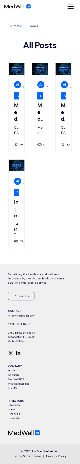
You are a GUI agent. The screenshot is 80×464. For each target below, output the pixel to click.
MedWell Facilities (18, 383)
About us (13, 374)
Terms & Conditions (27, 456)
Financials (14, 413)
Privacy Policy (56, 456)
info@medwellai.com (21, 315)
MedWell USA (16, 379)
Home (12, 370)
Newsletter (15, 418)
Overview (14, 405)
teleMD (12, 388)
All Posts (14, 26)
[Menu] (71, 6)
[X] (10, 353)
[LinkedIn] (18, 353)
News (34, 26)
